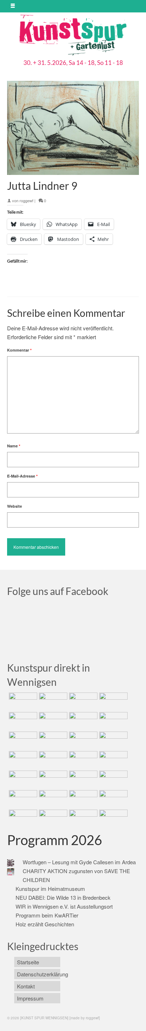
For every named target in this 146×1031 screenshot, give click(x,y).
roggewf (26, 200)
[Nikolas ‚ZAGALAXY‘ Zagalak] (22, 740)
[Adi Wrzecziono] (82, 760)
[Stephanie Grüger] (52, 799)
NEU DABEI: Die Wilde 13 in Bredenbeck (63, 897)
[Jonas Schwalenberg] (112, 779)
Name (13, 445)
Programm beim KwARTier (47, 915)
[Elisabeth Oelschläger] (82, 818)
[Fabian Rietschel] (22, 721)
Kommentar (19, 350)
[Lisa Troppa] (52, 779)
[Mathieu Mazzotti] (112, 721)
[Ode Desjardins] (82, 799)
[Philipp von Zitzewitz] (22, 760)
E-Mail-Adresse (22, 476)
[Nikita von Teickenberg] (22, 799)
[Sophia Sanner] (52, 760)
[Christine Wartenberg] (52, 721)
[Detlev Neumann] (52, 818)
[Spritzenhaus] (112, 818)
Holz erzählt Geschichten (45, 924)
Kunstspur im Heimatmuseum (50, 888)
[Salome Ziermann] (52, 701)
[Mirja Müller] (82, 740)
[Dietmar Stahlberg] (112, 740)
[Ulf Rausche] (112, 701)
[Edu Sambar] (22, 701)
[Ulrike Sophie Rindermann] (82, 721)
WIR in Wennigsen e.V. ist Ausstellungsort (64, 906)
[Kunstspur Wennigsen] (73, 35)
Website (14, 506)
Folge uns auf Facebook (57, 591)
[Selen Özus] (82, 779)
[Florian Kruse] (112, 799)
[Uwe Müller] (22, 779)
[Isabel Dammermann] (82, 701)
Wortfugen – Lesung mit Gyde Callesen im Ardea (79, 862)
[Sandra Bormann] (22, 818)
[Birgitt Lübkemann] (52, 740)
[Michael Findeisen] (112, 760)
